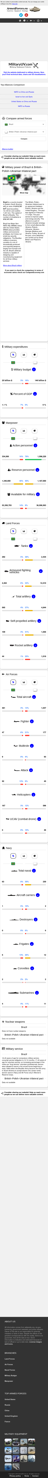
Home (26, 1476)
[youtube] (26, 15)
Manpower (9, 1381)
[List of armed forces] (20, 20)
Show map (24, 193)
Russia (7, 1405)
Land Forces (10, 1359)
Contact (35, 1476)
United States (10, 1399)
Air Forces (9, 1364)
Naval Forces (10, 1370)
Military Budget (11, 1375)
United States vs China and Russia (24, 101)
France (7, 1421)
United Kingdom (11, 1416)
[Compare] (39, 20)
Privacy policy (15, 1476)
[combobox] (24, 124)
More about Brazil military (12, 265)
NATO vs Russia (24, 106)
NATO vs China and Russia (24, 92)
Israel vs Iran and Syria (24, 96)
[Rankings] (26, 20)
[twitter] (21, 15)
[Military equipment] (32, 20)
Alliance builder (7, 149)
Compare (24, 139)
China (7, 1410)
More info (14, 4)
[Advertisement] (24, 42)
